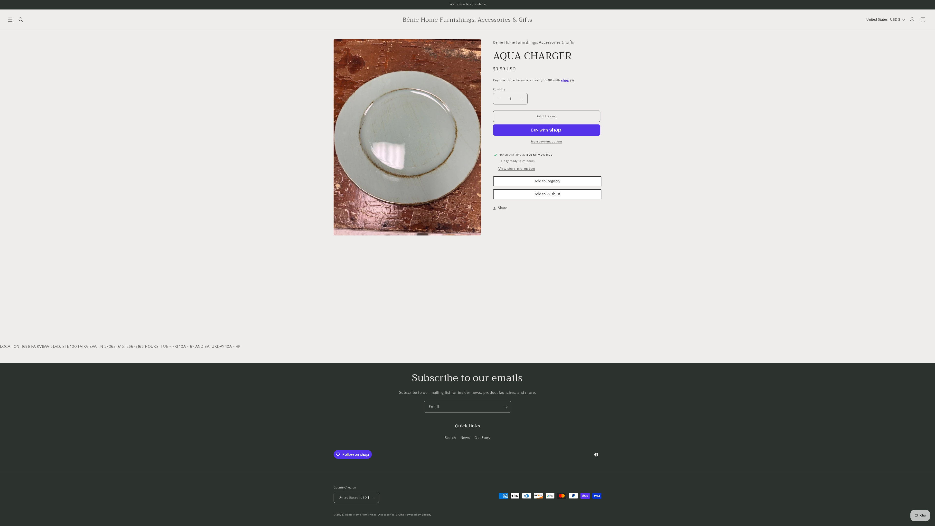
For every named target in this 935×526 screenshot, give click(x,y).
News (465, 438)
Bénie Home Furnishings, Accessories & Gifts (374, 514)
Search (450, 438)
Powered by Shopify (418, 514)
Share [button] (502, 208)
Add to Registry (547, 181)
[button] (10, 19)
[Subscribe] (505, 407)
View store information (516, 169)
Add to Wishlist (547, 194)
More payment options (546, 141)
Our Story (482, 438)
